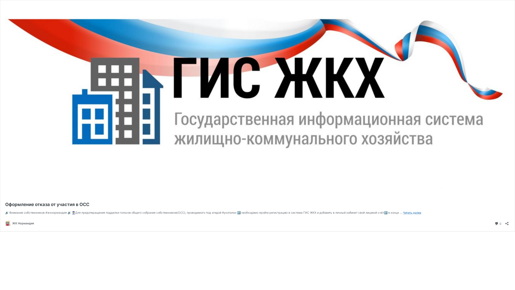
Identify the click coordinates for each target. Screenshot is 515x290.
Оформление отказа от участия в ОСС (47, 204)
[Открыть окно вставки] (507, 222)
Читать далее (412, 212)
